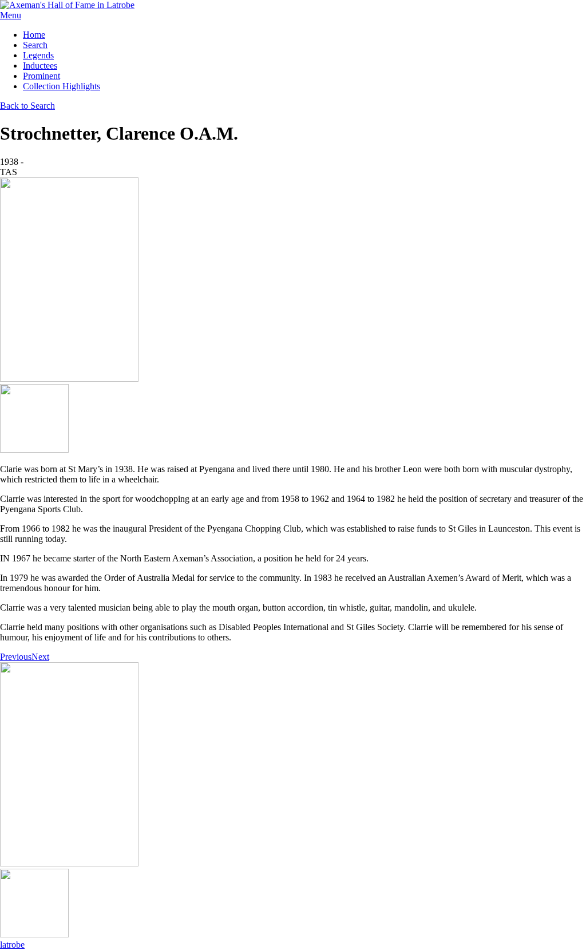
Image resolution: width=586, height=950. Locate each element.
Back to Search (27, 105)
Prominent (41, 76)
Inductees (40, 65)
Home (34, 34)
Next (40, 657)
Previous (15, 657)
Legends (38, 55)
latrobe (12, 944)
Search (35, 45)
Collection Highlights (61, 86)
